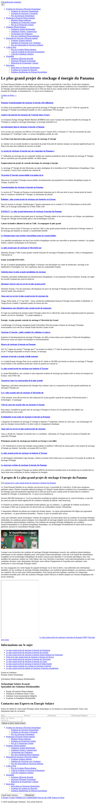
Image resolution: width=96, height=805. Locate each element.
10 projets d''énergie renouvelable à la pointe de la (22, 175)
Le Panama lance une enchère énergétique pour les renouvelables (28, 236)
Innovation (10, 65)
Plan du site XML (45, 797)
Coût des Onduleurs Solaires (22, 54)
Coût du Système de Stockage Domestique (28, 52)
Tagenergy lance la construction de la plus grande (22, 380)
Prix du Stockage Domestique (22, 16)
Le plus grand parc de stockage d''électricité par (21, 248)
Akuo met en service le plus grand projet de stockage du (24, 296)
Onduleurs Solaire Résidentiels (23, 29)
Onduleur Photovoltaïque (16, 27)
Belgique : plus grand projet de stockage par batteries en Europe (28, 199)
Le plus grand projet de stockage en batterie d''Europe (24, 453)
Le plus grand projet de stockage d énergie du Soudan (27, 652)
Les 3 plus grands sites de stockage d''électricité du (22, 393)
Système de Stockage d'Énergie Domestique (23, 9)
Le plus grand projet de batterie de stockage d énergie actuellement (32, 668)
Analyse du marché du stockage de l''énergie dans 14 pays (25, 115)
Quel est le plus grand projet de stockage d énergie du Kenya (30, 657)
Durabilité (10, 56)
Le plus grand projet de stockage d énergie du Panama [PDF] (64, 637)
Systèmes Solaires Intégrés (21, 40)
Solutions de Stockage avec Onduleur (26, 43)
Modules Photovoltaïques (21, 20)
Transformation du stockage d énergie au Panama (22, 187)
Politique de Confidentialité (26, 797)
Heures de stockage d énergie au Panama (18, 344)
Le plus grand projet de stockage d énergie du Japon (26, 661)
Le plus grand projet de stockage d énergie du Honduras (28, 650)
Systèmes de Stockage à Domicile (24, 13)
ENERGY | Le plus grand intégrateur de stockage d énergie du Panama (31, 211)
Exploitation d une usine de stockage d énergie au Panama (25, 417)
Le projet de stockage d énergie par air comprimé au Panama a (27, 151)
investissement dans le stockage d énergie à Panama (22, 127)
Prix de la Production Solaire (22, 25)
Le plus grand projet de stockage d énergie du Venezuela (28, 659)
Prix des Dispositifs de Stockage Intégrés (27, 45)
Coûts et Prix (11, 47)
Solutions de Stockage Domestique (24, 11)
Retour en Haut (58, 797)
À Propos (4, 797)
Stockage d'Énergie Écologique (23, 61)
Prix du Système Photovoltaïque (23, 49)
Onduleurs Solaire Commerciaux (24, 31)
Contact (12, 797)
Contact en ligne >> (9, 95)
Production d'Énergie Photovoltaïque (20, 18)
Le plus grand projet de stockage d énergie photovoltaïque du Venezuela (34, 655)
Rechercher (30, 795)
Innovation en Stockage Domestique (25, 67)
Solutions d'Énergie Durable (22, 58)
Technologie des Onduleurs (22, 34)
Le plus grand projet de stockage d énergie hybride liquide (29, 664)
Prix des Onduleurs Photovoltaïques (25, 36)
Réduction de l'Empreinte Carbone (24, 63)
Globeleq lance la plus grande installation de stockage (23, 272)
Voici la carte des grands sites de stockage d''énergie (23, 405)
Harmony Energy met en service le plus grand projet (23, 284)
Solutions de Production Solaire (23, 22)
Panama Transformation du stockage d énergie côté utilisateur (27, 103)
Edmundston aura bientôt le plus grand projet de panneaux (26, 308)
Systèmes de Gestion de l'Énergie (24, 70)
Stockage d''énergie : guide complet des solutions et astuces (25, 332)
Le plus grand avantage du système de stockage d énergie (28, 666)
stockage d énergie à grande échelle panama (19, 356)
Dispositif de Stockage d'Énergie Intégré (22, 38)
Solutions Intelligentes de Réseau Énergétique (29, 72)
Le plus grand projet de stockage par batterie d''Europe (24, 368)
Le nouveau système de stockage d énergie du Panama (24, 465)
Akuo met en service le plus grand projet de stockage (23, 429)
